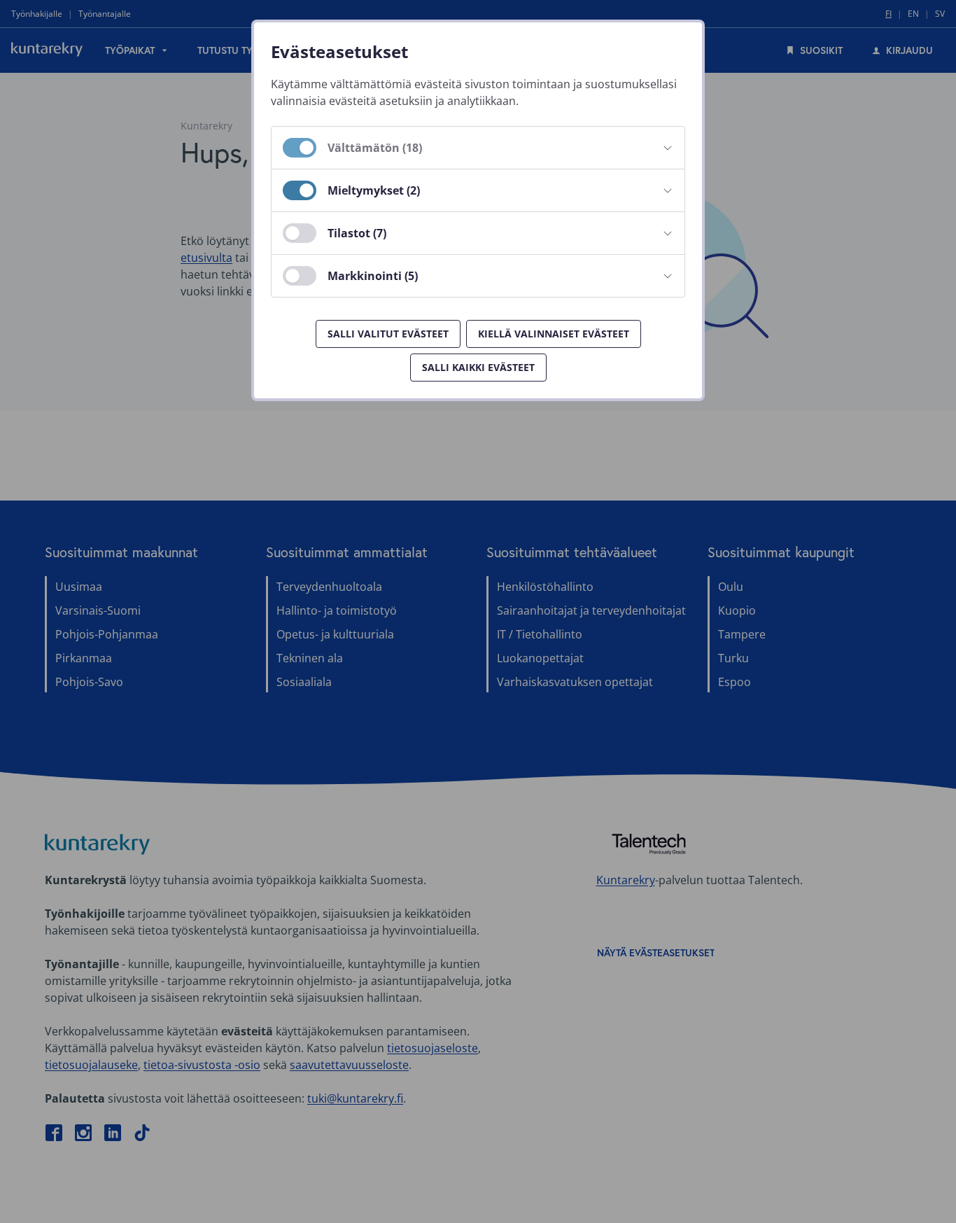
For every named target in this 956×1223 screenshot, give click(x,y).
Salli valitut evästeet (388, 333)
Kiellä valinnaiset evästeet (553, 333)
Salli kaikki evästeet (478, 367)
